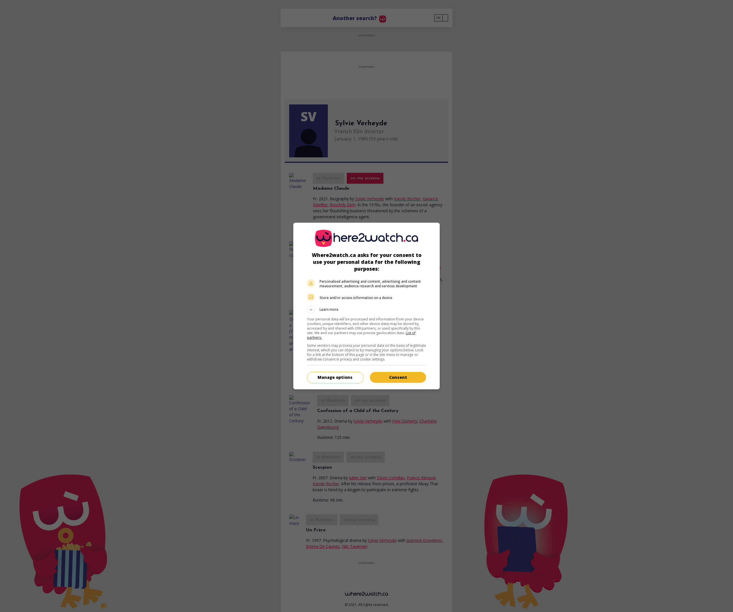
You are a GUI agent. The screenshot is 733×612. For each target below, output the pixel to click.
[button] (366, 310)
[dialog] (366, 306)
